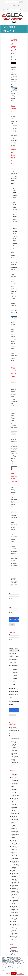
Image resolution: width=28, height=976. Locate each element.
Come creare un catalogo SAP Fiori (15, 926)
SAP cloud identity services (14, 583)
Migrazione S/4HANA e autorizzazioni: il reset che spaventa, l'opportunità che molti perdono (15, 792)
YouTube (14, 6)
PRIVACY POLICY (13, 666)
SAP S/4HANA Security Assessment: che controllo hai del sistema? (15, 811)
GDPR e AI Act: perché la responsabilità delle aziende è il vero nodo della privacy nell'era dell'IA (15, 782)
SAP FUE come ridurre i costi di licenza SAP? (15, 875)
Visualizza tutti (12, 954)
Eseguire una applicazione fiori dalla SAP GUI (15, 908)
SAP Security (14, 947)
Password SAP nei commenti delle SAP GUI (14, 890)
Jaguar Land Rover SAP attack (14, 938)
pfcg (12, 953)
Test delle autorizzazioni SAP (14, 933)
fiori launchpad (14, 951)
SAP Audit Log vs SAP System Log (14, 800)
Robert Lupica (14, 54)
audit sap (13, 950)
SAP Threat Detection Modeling (14, 837)
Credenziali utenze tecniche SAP (15, 882)
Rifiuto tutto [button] (21, 973)
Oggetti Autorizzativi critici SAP (14, 774)
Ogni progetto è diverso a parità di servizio (15, 912)
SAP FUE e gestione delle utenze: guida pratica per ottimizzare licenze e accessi (14, 821)
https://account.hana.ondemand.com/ (15, 128)
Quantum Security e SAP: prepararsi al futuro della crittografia (15, 849)
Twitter (18, 6)
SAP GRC (13, 948)
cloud (12, 176)
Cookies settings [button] (7, 973)
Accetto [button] (13, 973)
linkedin (10, 6)
